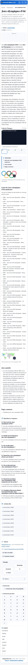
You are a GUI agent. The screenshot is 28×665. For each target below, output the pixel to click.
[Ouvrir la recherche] (22, 2)
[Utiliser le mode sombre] (25, 2)
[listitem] (4, 151)
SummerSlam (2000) (8, 515)
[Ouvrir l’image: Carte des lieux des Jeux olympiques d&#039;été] (8, 356)
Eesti (3, 648)
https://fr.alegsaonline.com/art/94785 (14, 549)
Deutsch (4, 642)
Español (4, 645)
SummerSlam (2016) (8, 535)
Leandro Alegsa (11, 27)
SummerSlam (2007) (8, 527)
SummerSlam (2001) (8, 519)
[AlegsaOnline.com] (9, 2)
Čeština (4, 633)
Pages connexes (9, 166)
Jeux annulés (8, 164)
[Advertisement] (14, 37)
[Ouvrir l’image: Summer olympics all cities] (14, 137)
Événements (10, 7)
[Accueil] (19, 2)
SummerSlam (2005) (8, 523)
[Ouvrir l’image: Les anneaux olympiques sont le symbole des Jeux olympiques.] (8, 174)
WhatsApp (19, 565)
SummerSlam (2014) (8, 531)
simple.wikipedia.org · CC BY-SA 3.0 (10, 146)
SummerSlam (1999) (8, 511)
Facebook (8, 569)
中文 (3, 639)
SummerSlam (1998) (8, 507)
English (4, 651)
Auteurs (7, 660)
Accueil (3, 7)
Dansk (3, 636)
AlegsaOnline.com (6, 544)
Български (5, 630)
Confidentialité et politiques (16, 660)
